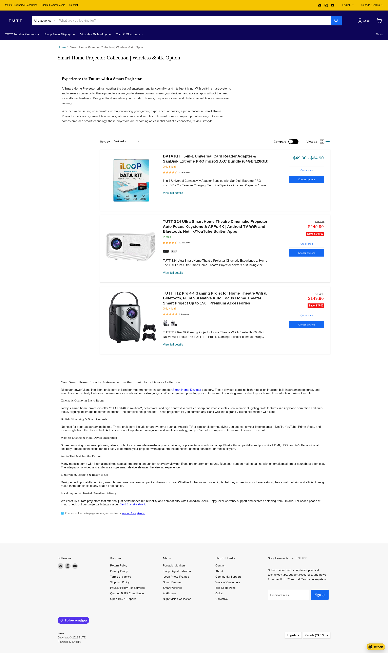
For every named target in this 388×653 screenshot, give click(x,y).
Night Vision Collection (177, 598)
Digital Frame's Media (53, 5)
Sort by (105, 141)
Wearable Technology (94, 34)
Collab (219, 593)
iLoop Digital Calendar (177, 571)
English (346, 5)
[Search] (336, 20)
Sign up (319, 595)
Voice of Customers (227, 582)
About (219, 571)
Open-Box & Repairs (123, 598)
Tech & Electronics (128, 34)
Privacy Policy (119, 571)
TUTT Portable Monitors (21, 34)
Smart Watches (172, 587)
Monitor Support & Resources (21, 5)
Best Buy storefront (132, 504)
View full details (173, 192)
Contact (73, 5)
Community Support (228, 576)
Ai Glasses (169, 593)
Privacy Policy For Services (127, 587)
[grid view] (322, 141)
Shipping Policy (120, 582)
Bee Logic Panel (225, 587)
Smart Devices (172, 582)
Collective (221, 598)
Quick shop (306, 170)
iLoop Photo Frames (176, 576)
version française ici (133, 513)
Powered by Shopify (69, 641)
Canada (370, 5)
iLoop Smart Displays (58, 34)
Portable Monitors (174, 565)
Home (62, 47)
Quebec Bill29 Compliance (127, 593)
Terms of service (120, 576)
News (379, 34)
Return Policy (118, 565)
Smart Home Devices (186, 389)
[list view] (328, 141)
